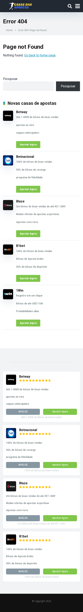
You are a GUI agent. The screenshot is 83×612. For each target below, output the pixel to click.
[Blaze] (8, 209)
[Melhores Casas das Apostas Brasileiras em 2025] (20, 5)
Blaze (20, 201)
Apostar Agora (28, 144)
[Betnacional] (8, 164)
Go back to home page (40, 55)
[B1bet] (8, 253)
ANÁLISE (23, 411)
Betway (21, 112)
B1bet (20, 246)
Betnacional (25, 157)
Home (9, 30)
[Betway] (8, 120)
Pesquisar (10, 79)
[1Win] (8, 298)
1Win (19, 290)
